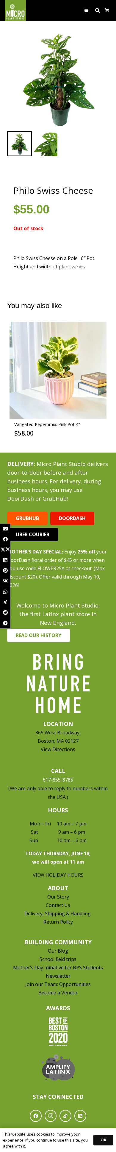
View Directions (58, 749)
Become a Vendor (58, 992)
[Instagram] (51, 1116)
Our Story (58, 896)
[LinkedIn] (80, 1116)
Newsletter (58, 976)
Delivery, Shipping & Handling (58, 913)
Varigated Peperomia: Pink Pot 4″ (47, 424)
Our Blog (58, 951)
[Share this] (5, 539)
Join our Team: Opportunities (58, 984)
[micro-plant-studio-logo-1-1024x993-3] (15, 10)
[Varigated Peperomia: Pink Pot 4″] (58, 370)
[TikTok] (65, 1116)
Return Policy (58, 922)
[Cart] (107, 10)
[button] (87, 11)
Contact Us (58, 905)
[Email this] (5, 529)
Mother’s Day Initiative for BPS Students (58, 967)
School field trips (58, 959)
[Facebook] (36, 1116)
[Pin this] (5, 570)
